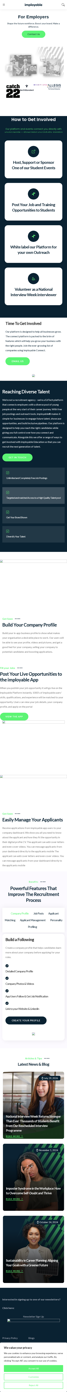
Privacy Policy (10, 1337)
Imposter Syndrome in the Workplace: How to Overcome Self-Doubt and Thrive (33, 1191)
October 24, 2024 (48, 1222)
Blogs (31, 1337)
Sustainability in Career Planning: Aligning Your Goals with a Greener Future (32, 1263)
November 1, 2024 (48, 1150)
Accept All (34, 1368)
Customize (33, 1377)
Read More (13, 1136)
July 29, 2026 (51, 1078)
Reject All (33, 1385)
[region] (33, 1367)
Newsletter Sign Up (33, 1316)
